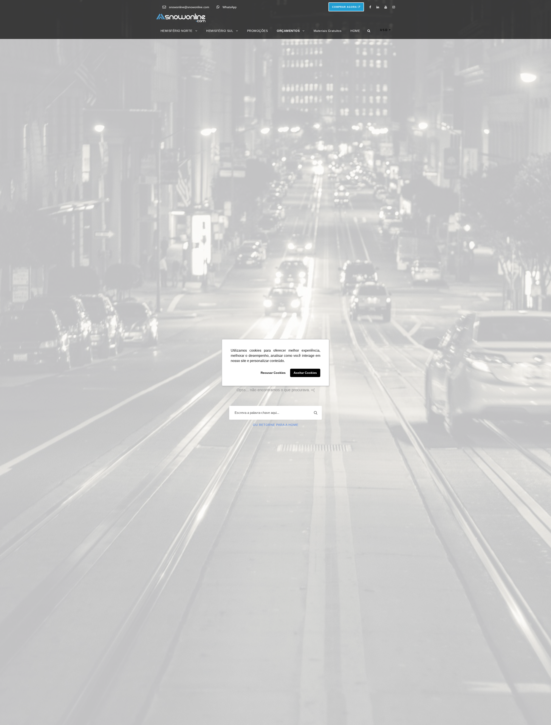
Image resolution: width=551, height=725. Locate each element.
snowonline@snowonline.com (189, 7)
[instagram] (393, 7)
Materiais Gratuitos (328, 30)
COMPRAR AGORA (345, 7)
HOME (355, 30)
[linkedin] (377, 7)
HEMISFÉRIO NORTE (176, 30)
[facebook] (370, 7)
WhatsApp (230, 7)
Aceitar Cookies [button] (305, 373)
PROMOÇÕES (257, 30)
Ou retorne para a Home (275, 425)
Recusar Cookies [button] (273, 373)
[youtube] (385, 7)
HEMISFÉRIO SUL (219, 30)
